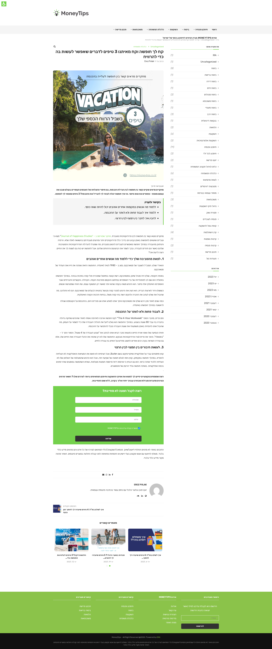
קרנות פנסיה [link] (193, 245)
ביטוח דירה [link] (193, 81)
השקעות (174, 29)
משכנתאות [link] (193, 199)
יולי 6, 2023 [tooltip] (145, 562)
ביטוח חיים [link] (193, 88)
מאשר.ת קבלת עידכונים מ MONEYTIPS (123, 428)
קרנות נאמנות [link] (193, 239)
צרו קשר (172, 610)
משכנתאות (137, 29)
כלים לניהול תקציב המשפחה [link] (193, 166)
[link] (71, 12)
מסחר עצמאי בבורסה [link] (193, 193)
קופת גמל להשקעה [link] (193, 225)
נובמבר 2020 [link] (210, 322)
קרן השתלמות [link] (193, 232)
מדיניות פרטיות (169, 618)
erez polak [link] (149, 61)
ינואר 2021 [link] (211, 309)
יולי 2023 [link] (212, 276)
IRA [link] (193, 55)
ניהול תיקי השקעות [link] (193, 206)
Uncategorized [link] (157, 47)
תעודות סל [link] (193, 258)
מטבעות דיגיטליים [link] (193, 186)
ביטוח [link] (186, 29)
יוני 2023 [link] (212, 283)
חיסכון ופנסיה (201, 29)
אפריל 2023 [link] (210, 296)
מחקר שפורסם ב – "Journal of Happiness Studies (86, 236)
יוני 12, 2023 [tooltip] (71, 562)
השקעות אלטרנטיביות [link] (193, 140)
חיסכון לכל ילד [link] (193, 153)
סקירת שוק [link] (193, 212)
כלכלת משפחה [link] (126, 618)
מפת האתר (171, 622)
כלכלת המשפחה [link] (156, 29)
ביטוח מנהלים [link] (193, 94)
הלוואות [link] (193, 127)
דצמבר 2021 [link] (210, 303)
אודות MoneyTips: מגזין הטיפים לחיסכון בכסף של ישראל (190, 38)
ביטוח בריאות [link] (193, 75)
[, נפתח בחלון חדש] (146, 496)
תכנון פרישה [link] (193, 252)
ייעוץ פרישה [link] (193, 160)
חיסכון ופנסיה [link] (193, 147)
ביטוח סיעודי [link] (193, 107)
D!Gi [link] (158, 637)
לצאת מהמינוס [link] (193, 179)
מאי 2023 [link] (211, 290)
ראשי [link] (214, 29)
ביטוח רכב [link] (193, 114)
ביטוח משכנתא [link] (193, 101)
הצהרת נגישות (169, 614)
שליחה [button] (108, 438)
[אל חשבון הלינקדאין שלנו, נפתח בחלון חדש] (142, 496)
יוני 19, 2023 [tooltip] (108, 562)
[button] (112, 474)
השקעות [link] (193, 134)
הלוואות (87, 614)
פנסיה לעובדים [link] (193, 219)
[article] (80, 509)
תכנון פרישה (120, 29)
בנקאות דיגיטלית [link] (193, 120)
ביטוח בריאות (85, 610)
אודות (173, 606)
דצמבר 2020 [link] (210, 316)
